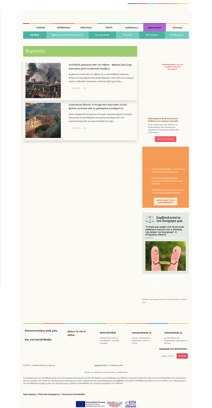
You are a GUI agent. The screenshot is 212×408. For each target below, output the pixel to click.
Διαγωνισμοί (154, 27)
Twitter (153, 7)
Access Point (123, 372)
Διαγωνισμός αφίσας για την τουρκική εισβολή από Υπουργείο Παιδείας (167, 181)
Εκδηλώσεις (132, 27)
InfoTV (109, 27)
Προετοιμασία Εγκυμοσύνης (67, 34)
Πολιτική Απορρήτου (49, 394)
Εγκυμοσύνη (102, 34)
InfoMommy (63, 27)
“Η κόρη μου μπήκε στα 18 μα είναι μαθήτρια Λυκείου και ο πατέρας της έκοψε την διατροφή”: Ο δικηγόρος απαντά (164, 230)
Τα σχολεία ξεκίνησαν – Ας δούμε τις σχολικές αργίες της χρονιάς (168, 170)
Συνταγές (177, 27)
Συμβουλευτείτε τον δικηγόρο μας (169, 219)
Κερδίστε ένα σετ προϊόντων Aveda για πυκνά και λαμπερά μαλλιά (168, 191)
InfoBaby (34, 34)
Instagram (143, 7)
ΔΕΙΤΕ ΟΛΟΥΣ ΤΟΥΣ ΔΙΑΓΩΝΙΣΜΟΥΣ (165, 201)
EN (163, 7)
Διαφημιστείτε (100, 365)
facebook (133, 7)
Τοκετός (127, 34)
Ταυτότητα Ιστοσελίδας (73, 394)
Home (26, 27)
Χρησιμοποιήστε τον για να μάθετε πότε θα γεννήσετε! (172, 66)
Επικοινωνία (117, 365)
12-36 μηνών (177, 34)
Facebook (28, 348)
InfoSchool (86, 27)
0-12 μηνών (152, 34)
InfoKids (40, 27)
